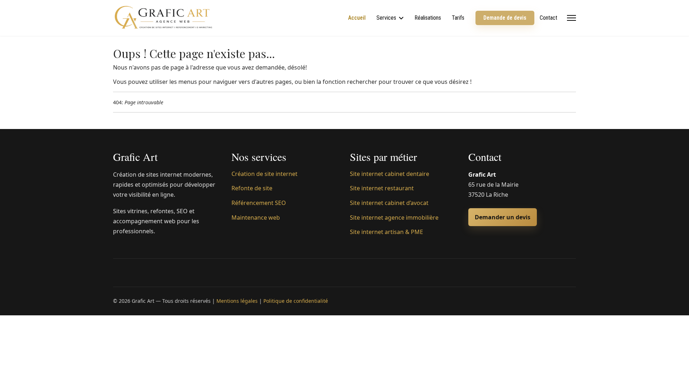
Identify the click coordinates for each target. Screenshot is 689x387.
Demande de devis (504, 17)
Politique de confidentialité (295, 300)
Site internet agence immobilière (394, 217)
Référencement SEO (258, 203)
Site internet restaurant (382, 188)
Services (386, 17)
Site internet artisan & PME (386, 232)
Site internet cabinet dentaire (389, 174)
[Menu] (571, 18)
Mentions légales (237, 300)
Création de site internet (264, 174)
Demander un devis (502, 217)
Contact (548, 17)
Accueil (357, 17)
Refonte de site (251, 188)
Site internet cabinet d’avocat (389, 203)
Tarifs (458, 17)
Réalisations (427, 17)
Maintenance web (255, 217)
